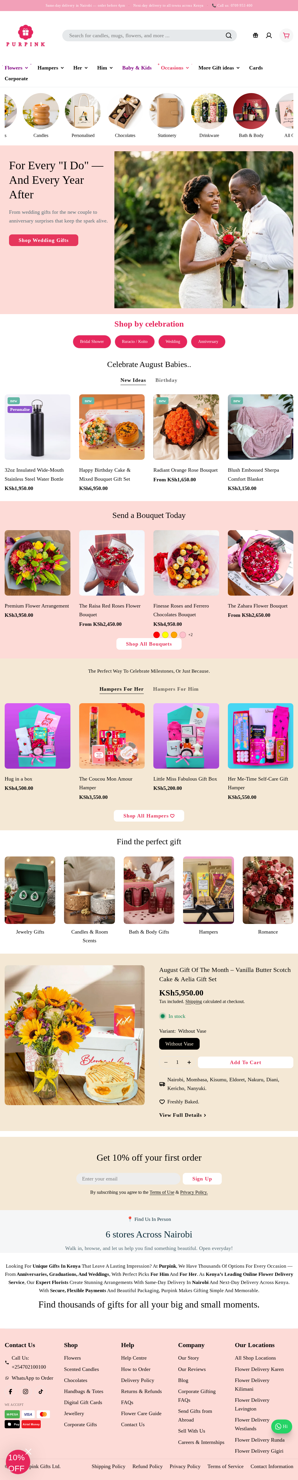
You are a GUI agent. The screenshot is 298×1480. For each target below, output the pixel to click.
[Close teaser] (28, 1451)
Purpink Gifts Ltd (40, 1466)
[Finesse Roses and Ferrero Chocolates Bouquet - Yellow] (165, 635)
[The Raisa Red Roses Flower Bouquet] (112, 563)
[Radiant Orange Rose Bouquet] (186, 427)
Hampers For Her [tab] (122, 689)
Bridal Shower (92, 341)
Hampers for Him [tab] (176, 689)
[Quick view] (63, 406)
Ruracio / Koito (135, 341)
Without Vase (179, 1044)
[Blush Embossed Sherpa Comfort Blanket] (261, 427)
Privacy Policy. (194, 1192)
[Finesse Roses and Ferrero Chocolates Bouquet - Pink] (183, 635)
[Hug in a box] (37, 736)
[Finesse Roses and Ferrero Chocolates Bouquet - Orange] (174, 635)
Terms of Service (225, 1466)
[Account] (268, 35)
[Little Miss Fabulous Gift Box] (186, 736)
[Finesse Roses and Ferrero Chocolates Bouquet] (186, 563)
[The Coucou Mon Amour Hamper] (112, 736)
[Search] (228, 35)
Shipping (193, 1001)
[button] (18, 1462)
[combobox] (149, 35)
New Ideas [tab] (133, 380)
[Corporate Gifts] (255, 35)
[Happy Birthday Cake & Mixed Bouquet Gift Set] (112, 427)
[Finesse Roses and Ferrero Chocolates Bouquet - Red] (156, 635)
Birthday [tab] (166, 380)
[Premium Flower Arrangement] (37, 563)
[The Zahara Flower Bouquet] (261, 563)
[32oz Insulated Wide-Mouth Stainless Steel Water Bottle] (37, 427)
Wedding (173, 341)
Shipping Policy (108, 1466)
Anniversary (208, 341)
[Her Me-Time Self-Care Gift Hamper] (261, 736)
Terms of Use (162, 1192)
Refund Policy (147, 1466)
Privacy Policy (185, 1466)
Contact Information (272, 1466)
